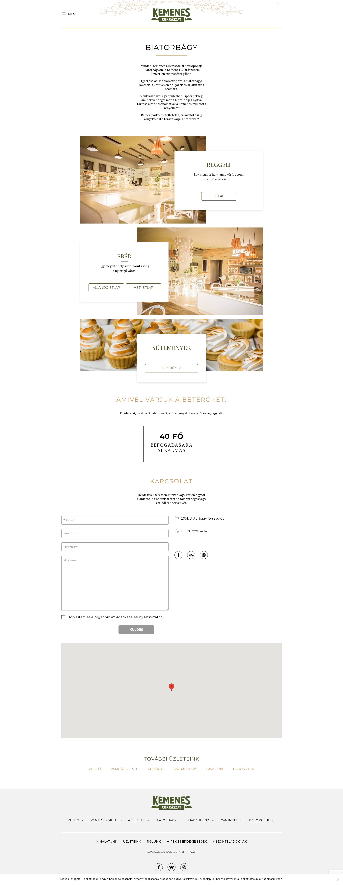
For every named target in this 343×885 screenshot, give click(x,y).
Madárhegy (185, 769)
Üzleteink (132, 841)
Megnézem (171, 368)
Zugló (95, 769)
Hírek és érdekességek (187, 841)
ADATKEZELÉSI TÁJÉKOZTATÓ (165, 851)
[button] (76, 820)
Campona (214, 769)
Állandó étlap (106, 288)
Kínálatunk (106, 841)
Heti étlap (143, 288)
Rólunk (154, 841)
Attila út (155, 769)
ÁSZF (193, 851)
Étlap (219, 196)
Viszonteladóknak (230, 841)
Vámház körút (124, 769)
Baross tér (243, 769)
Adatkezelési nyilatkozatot (139, 617)
